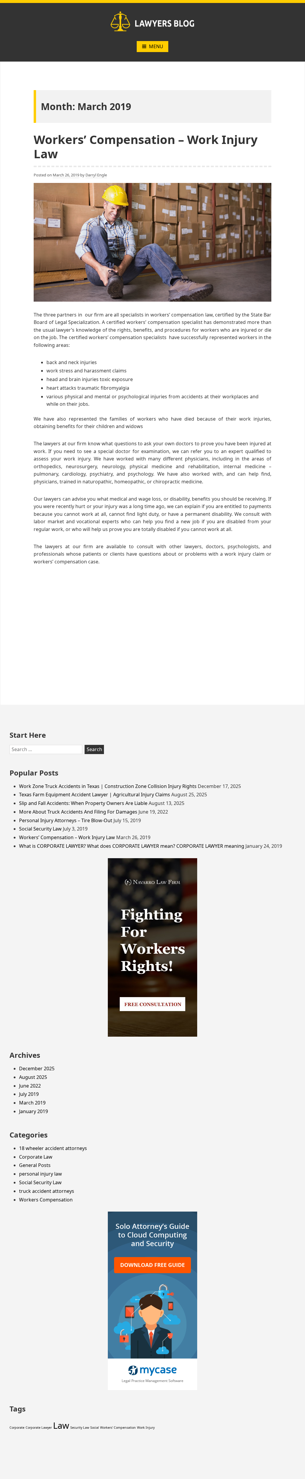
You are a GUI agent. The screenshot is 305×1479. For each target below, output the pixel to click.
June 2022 (30, 1085)
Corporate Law (35, 1157)
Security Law (79, 1427)
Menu (156, 46)
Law (61, 1425)
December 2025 (37, 1068)
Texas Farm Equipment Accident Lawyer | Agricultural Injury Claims (94, 794)
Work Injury (146, 1427)
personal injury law (40, 1174)
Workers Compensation (46, 1199)
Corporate (17, 1427)
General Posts (35, 1165)
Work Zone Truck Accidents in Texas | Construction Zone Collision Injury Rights (108, 786)
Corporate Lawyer (39, 1427)
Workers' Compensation (118, 1427)
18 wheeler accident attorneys (53, 1148)
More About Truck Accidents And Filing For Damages (78, 812)
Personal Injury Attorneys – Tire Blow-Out (65, 820)
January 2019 (33, 1111)
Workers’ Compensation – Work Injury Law (146, 146)
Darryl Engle (96, 175)
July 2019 (29, 1094)
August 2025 (33, 1077)
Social (94, 1427)
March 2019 (32, 1102)
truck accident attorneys (46, 1191)
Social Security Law (40, 828)
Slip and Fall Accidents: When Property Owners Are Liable (83, 803)
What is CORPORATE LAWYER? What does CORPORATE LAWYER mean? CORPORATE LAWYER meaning (131, 846)
